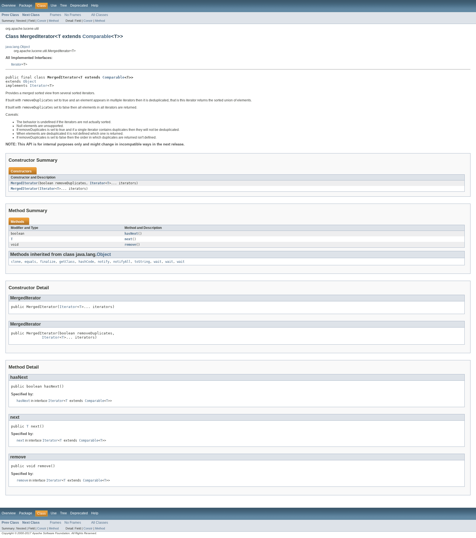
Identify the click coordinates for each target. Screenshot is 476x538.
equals (30, 262)
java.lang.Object (18, 47)
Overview (9, 5)
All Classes (99, 15)
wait (157, 262)
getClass (67, 262)
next (128, 239)
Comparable (96, 36)
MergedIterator (24, 183)
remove (130, 245)
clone (16, 262)
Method (54, 20)
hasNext (131, 234)
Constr (41, 20)
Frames (55, 15)
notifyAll (122, 262)
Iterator (16, 64)
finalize (47, 262)
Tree (63, 5)
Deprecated (79, 5)
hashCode (86, 262)
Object (29, 81)
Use (54, 5)
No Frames (72, 15)
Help (94, 5)
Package (25, 5)
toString (142, 262)
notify (103, 262)
